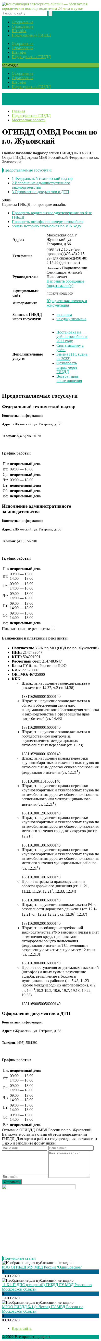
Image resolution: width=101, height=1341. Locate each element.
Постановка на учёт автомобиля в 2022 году (71, 336)
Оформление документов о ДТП (40, 192)
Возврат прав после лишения (69, 378)
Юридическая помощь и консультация (67, 303)
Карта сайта (22, 1328)
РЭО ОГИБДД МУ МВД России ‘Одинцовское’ (42, 1267)
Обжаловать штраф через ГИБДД (66, 367)
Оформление (22, 22)
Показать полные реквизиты (26, 629)
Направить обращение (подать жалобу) (65, 283)
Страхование (22, 26)
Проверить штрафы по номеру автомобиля (47, 222)
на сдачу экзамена (71, 319)
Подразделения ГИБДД (31, 35)
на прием (64, 314)
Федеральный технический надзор (42, 178)
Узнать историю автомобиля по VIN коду (46, 226)
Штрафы (19, 31)
